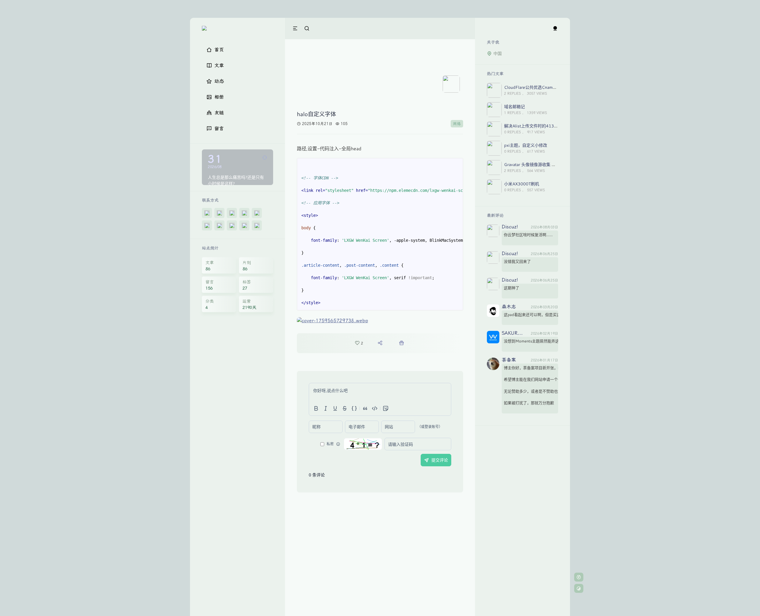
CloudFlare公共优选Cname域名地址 (538, 87)
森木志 (509, 306)
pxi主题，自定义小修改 (525, 145)
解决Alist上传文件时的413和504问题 (539, 126)
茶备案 (509, 360)
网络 (457, 123)
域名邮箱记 (514, 106)
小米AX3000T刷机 (521, 184)
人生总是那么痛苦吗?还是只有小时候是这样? (236, 180)
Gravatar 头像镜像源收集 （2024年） (539, 164)
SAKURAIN (513, 333)
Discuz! (510, 227)
